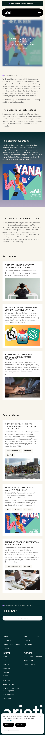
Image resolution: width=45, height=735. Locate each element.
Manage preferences (11, 730)
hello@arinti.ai (8, 648)
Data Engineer (8, 694)
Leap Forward (29, 664)
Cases (5, 660)
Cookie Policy (7, 720)
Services (6, 664)
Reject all (20, 725)
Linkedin (27, 640)
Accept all (8, 725)
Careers (6, 672)
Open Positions (8, 684)
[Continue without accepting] (41, 716)
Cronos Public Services (33, 657)
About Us (6, 668)
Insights (6, 676)
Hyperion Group (30, 660)
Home (5, 657)
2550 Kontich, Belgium (11, 644)
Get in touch (22, 618)
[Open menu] (39, 12)
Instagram (28, 644)
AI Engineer (7, 698)
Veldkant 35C (8, 640)
